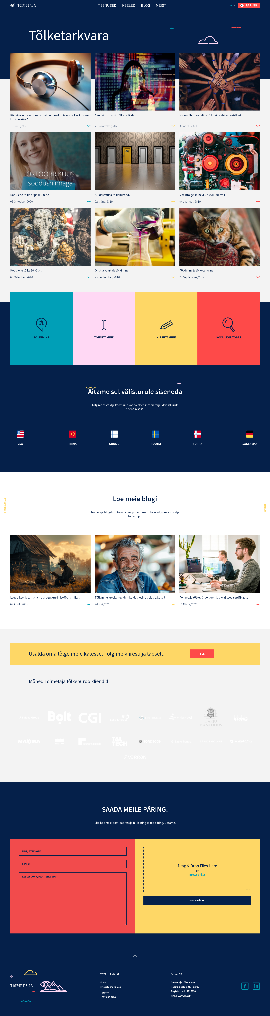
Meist (161, 5)
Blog (145, 5)
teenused (107, 5)
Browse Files (197, 875)
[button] (232, 5)
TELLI (202, 653)
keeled (128, 5)
